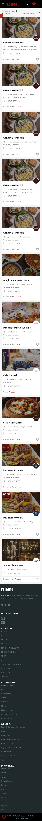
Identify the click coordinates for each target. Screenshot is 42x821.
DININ (30, 816)
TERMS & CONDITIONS (11, 664)
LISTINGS (5, 640)
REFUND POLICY (8, 668)
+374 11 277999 (13, 53)
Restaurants (8, 59)
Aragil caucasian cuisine (16, 280)
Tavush (4, 802)
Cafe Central (10, 375)
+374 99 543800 (14, 529)
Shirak (3, 793)
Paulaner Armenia (13, 470)
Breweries (5, 690)
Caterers (4, 702)
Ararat (3, 773)
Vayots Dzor (6, 806)
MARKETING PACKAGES (11, 648)
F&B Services (6, 718)
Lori (2, 789)
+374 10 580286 (13, 434)
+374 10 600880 (13, 573)
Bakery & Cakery (8, 685)
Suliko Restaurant (12, 423)
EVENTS (4, 644)
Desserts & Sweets (9, 714)
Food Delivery (6, 735)
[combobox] (31, 12)
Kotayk (4, 785)
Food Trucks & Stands (10, 739)
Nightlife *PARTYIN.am (10, 748)
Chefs (3, 706)
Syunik (4, 797)
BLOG (3, 660)
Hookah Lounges (8, 743)
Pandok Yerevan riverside (17, 328)
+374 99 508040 (14, 339)
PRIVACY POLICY (8, 673)
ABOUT (4, 636)
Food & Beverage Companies (13, 727)
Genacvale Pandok (13, 42)
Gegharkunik (6, 781)
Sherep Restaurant (13, 565)
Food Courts (6, 731)
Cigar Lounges (7, 710)
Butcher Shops (7, 694)
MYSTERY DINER (8, 652)
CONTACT (5, 677)
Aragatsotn (5, 769)
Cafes (5, 392)
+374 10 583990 (13, 386)
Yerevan (4, 810)
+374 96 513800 (13, 481)
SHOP (3, 656)
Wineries (4, 760)
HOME (4, 631)
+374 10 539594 (13, 291)
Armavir (4, 777)
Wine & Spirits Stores (9, 756)
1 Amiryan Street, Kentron (18, 569)
